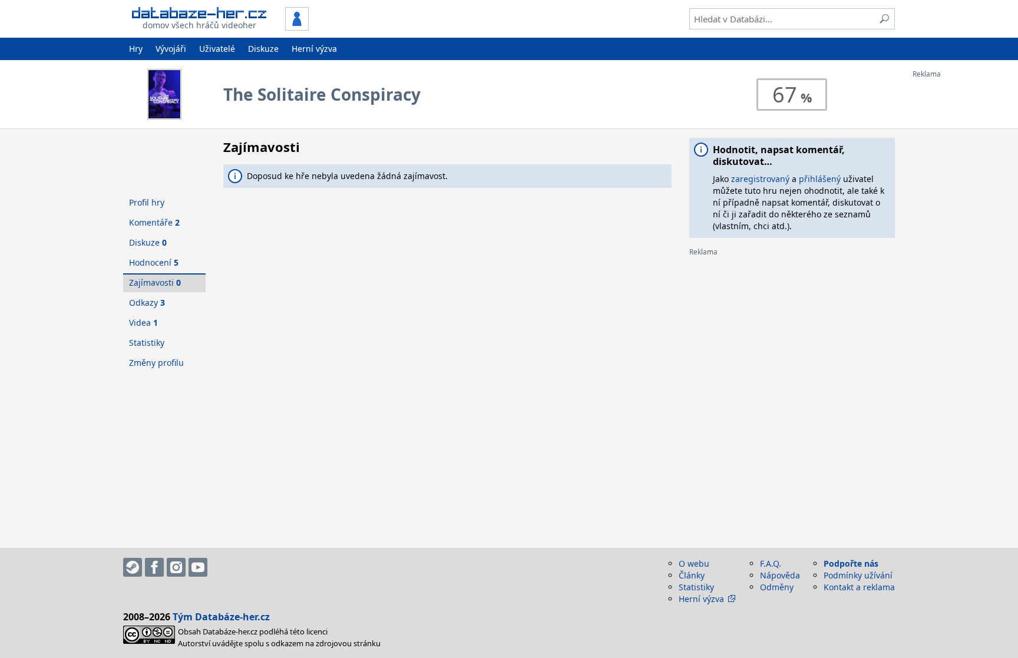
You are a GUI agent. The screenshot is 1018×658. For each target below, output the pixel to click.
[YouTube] (198, 567)
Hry (136, 48)
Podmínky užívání (858, 575)
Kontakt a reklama (859, 587)
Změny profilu (156, 362)
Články (692, 575)
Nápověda (780, 575)
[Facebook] (154, 567)
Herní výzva (314, 48)
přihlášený (820, 178)
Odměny (777, 587)
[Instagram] (176, 567)
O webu (694, 563)
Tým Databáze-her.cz (221, 616)
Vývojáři (171, 48)
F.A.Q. (770, 563)
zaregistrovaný (760, 178)
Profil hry (146, 202)
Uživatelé (217, 48)
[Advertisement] (960, 255)
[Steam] (132, 567)
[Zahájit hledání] (884, 18)
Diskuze (263, 48)
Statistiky (146, 342)
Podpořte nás (851, 563)
